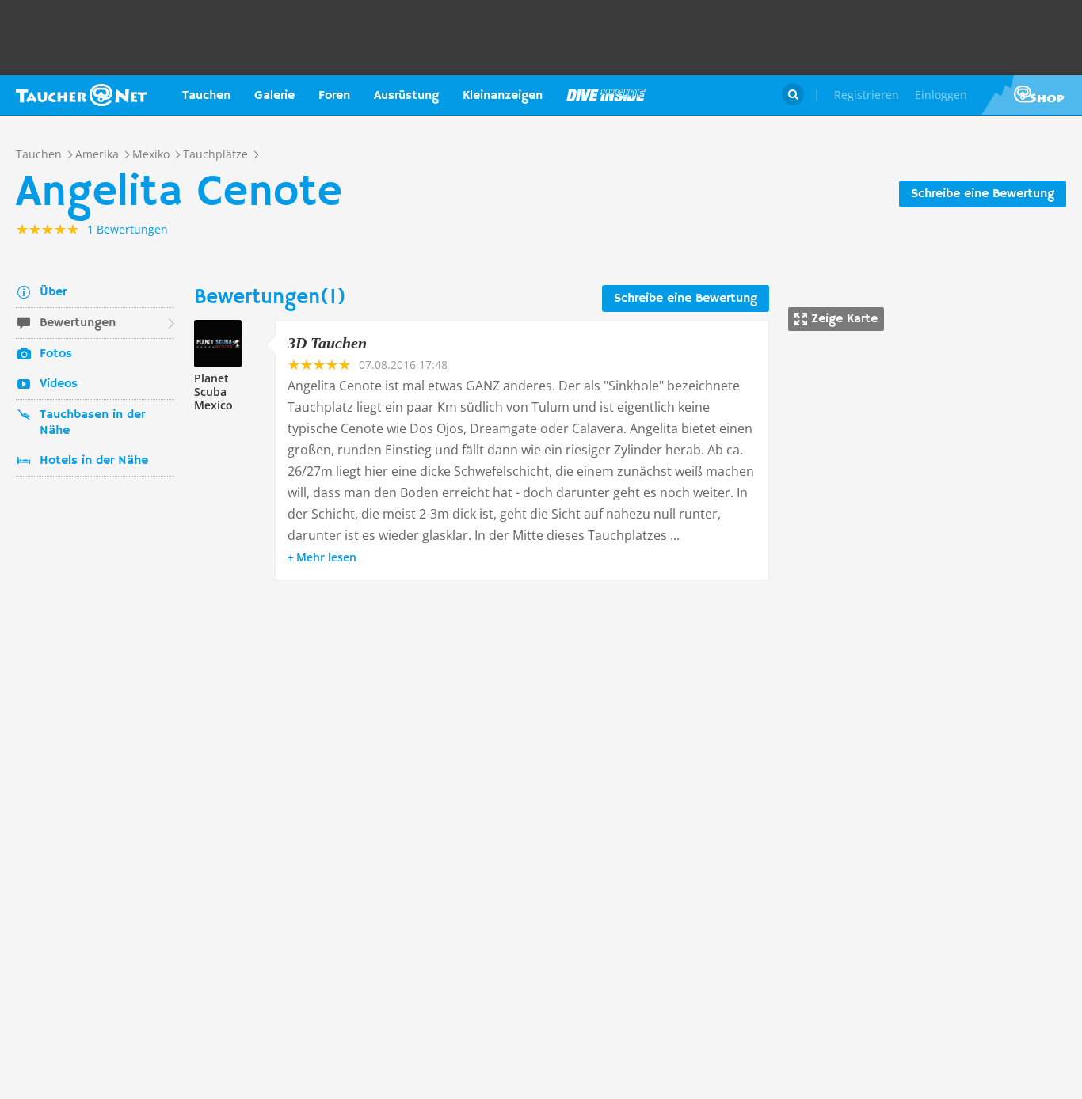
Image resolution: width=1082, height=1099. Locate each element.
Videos (59, 384)
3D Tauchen (327, 343)
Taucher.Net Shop (1031, 95)
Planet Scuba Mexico (213, 392)
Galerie (274, 96)
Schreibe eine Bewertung (982, 194)
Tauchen (206, 96)
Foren (334, 96)
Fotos (56, 354)
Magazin (605, 95)
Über (53, 292)
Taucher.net (81, 95)
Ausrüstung (406, 96)
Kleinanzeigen (503, 96)
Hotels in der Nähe (94, 461)
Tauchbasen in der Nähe (92, 423)
